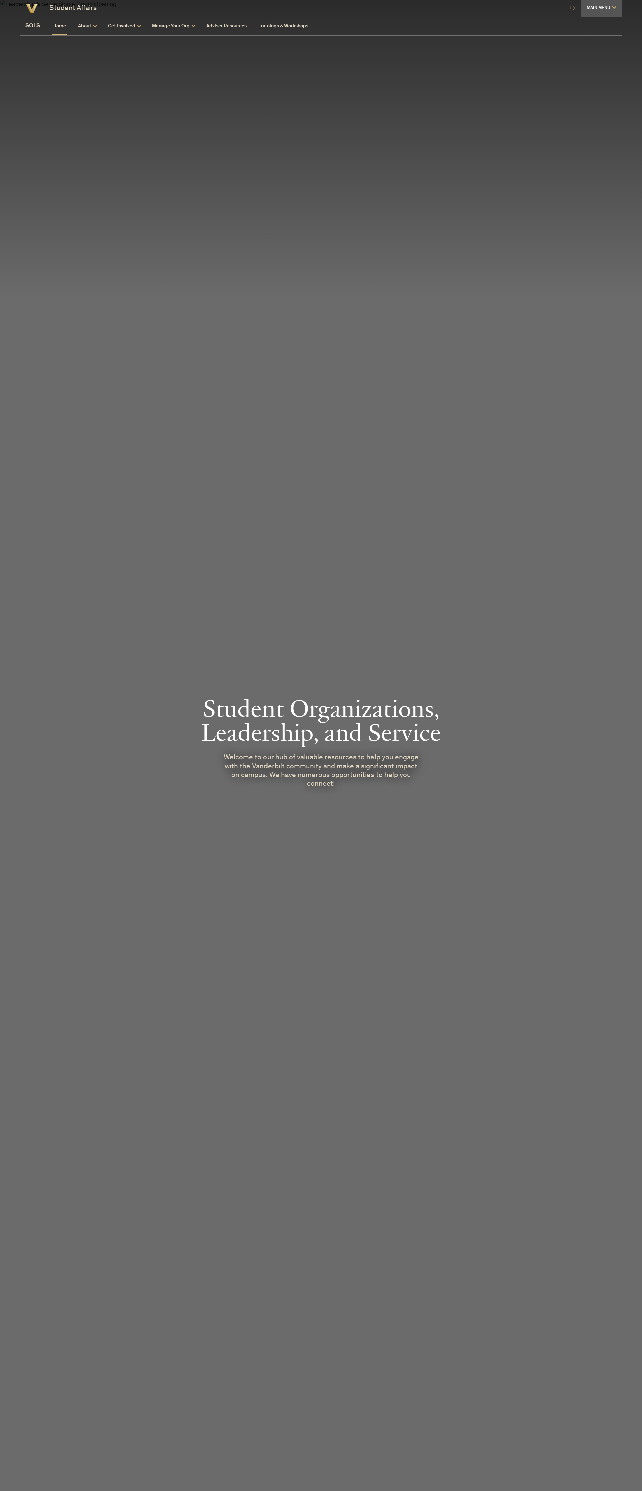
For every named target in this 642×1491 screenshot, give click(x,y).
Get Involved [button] (121, 26)
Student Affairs (73, 8)
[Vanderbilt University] (31, 8)
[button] (601, 8)
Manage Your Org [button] (171, 26)
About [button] (84, 26)
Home (59, 26)
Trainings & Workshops (283, 26)
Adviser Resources (226, 26)
